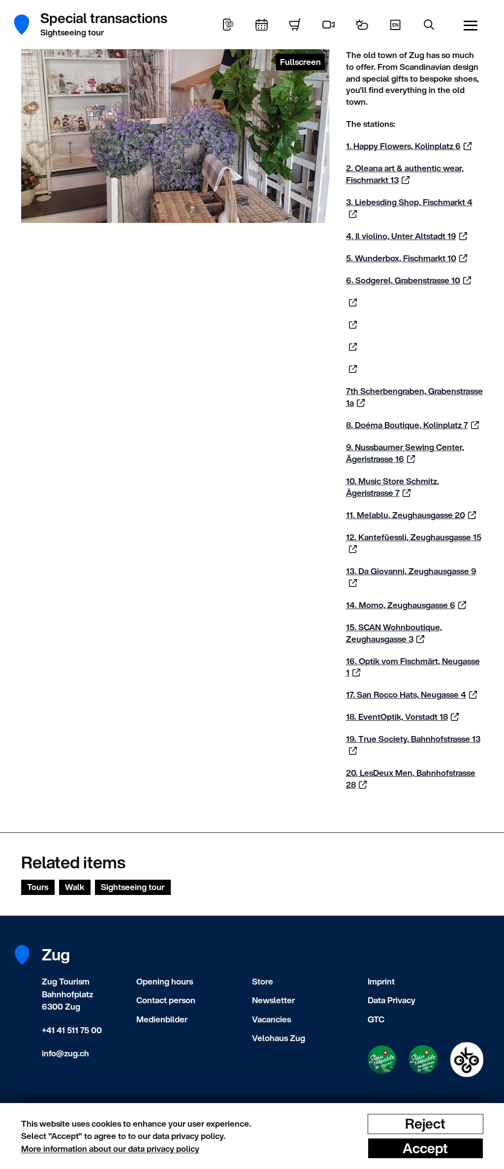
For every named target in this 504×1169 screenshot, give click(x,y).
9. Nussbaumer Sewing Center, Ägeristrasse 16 (405, 453)
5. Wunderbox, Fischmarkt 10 (401, 258)
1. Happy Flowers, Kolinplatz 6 (403, 146)
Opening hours (164, 981)
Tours (37, 887)
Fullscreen (300, 62)
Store (262, 981)
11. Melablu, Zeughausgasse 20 (405, 515)
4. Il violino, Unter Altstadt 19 (401, 236)
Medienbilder (162, 1019)
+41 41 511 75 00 (72, 1030)
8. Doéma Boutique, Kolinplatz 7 (407, 425)
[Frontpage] (27, 24)
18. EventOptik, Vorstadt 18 (397, 716)
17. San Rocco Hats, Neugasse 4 (406, 694)
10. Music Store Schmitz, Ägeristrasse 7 (392, 487)
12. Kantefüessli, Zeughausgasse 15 (413, 537)
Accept (425, 1148)
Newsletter (273, 1000)
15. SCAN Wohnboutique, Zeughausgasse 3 (394, 633)
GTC (376, 1019)
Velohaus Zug (278, 1038)
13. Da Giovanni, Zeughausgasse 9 (411, 571)
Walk (74, 887)
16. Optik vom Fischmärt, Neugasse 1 (413, 667)
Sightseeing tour (132, 887)
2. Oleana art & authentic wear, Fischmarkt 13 (405, 174)
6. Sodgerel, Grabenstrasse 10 (403, 280)
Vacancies (271, 1019)
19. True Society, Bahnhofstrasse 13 (413, 739)
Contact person (165, 1000)
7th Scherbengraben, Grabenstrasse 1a (414, 397)
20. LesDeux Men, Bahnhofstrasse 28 (410, 779)
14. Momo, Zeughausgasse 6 (400, 605)
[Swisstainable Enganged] (382, 1060)
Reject (425, 1124)
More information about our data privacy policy (110, 1148)
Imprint (381, 981)
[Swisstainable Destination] (423, 1059)
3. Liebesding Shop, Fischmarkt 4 (409, 202)
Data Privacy (391, 1000)
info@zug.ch (65, 1053)
